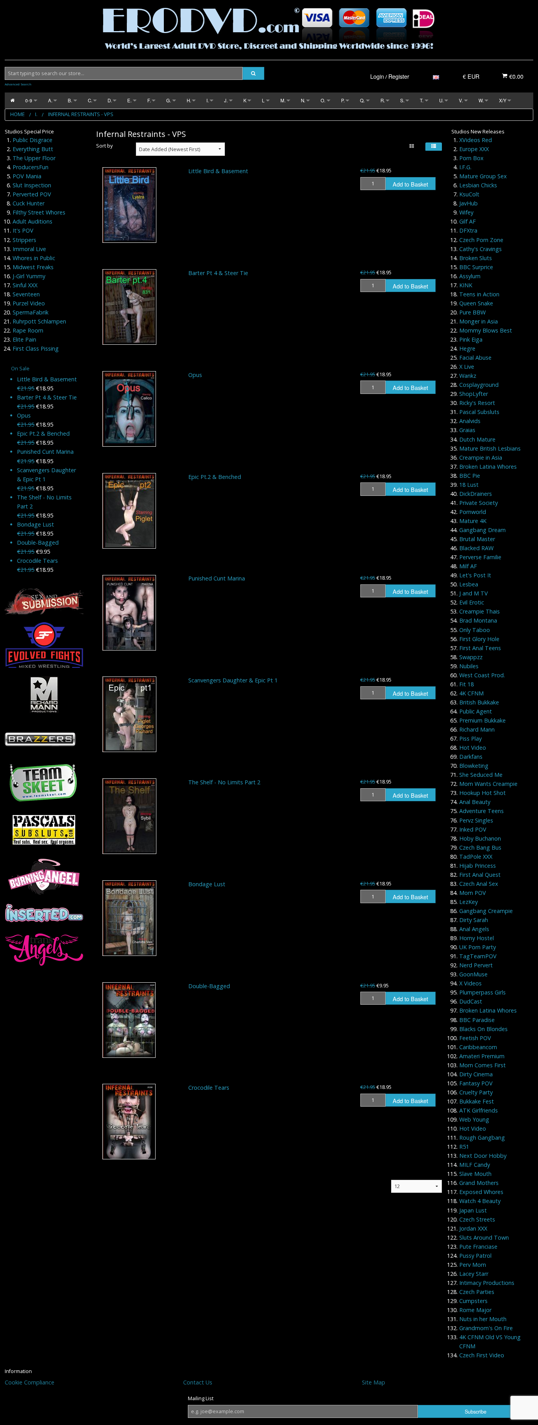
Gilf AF (467, 221)
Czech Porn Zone (481, 240)
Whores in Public (34, 258)
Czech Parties (476, 1292)
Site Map (373, 1382)
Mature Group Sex (483, 176)
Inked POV (472, 829)
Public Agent (475, 711)
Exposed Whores (481, 1192)
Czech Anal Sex (478, 883)
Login (377, 76)
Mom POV (472, 892)
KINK (465, 285)
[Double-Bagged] (129, 1020)
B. (70, 100)
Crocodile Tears (37, 560)
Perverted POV (32, 194)
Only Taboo (474, 630)
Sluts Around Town (484, 1237)
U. (441, 100)
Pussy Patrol (475, 1255)
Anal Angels (474, 929)
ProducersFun (30, 167)
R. (382, 100)
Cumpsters (473, 1301)
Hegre (467, 348)
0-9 (28, 100)
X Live (466, 366)
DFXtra (468, 230)
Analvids (469, 421)
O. (323, 100)
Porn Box (471, 158)
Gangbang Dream (482, 530)
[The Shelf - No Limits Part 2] (129, 816)
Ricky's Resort (477, 403)
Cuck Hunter (29, 203)
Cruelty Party (476, 1092)
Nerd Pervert (476, 965)
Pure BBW (472, 312)
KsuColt (469, 194)
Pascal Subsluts (479, 412)
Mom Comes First (482, 1065)
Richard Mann (477, 729)
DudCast (470, 1001)
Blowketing (473, 765)
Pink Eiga (470, 339)
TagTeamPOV (478, 956)
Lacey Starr (473, 1273)
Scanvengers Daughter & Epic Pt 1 (233, 680)
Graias (467, 430)
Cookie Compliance (29, 1382)
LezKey (468, 902)
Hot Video (472, 747)
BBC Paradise (477, 1020)
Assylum (469, 276)
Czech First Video (481, 1355)
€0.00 (515, 76)
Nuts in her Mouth (482, 1319)
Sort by (104, 145)
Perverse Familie (480, 557)
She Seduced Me (481, 774)
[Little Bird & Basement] (129, 205)
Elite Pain (24, 339)
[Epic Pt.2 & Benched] (129, 511)
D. (110, 100)
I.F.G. (465, 167)
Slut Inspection (32, 185)
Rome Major (475, 1310)
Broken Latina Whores (488, 466)
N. (303, 100)
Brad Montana (478, 620)
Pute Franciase (478, 1246)
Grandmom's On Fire (486, 1328)
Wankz (467, 375)
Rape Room (28, 330)
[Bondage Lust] (129, 918)
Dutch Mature (477, 439)
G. (168, 100)
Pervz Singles (476, 820)
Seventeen (26, 294)
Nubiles (469, 666)
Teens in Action (479, 294)
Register (398, 76)
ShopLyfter (473, 393)
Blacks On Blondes (483, 1029)
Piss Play (470, 738)
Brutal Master (477, 539)
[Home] (12, 100)
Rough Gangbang (482, 1137)
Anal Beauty (474, 802)
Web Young (474, 1119)
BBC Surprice (476, 267)
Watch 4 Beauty (480, 1201)
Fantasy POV (476, 1083)
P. (343, 100)
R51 (464, 1146)
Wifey (466, 212)
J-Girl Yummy (29, 276)
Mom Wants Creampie (488, 783)
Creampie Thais (479, 611)
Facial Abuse (475, 357)
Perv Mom (472, 1264)
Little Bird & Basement (47, 379)
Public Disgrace (32, 140)
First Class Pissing (36, 348)
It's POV (23, 230)
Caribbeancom (478, 1047)
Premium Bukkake (482, 720)
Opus (24, 415)
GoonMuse (473, 974)
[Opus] (129, 409)
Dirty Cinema (476, 1074)
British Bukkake (479, 702)
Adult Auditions (32, 221)
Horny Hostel (476, 938)
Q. (362, 100)
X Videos (470, 983)
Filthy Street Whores (39, 212)
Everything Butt (33, 149)
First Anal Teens (480, 648)
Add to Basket (410, 184)
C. (90, 100)
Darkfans (470, 756)
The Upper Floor (34, 158)
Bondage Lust (35, 524)
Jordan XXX (473, 1228)
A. (50, 100)
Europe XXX (474, 149)
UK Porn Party (477, 947)
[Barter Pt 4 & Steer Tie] (129, 307)
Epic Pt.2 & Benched (43, 433)
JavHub (468, 203)
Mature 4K (472, 521)
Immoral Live (29, 249)
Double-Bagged (38, 542)
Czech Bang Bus (480, 847)
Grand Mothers (479, 1183)
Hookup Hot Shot (482, 793)
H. (189, 100)
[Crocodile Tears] (129, 1121)
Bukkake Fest (476, 1101)
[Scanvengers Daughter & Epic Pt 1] (129, 714)
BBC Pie (469, 475)
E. (129, 100)
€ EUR (471, 76)
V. (461, 100)
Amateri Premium (482, 1056)
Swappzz (470, 657)
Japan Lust (473, 1210)
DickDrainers (475, 493)
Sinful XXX (25, 285)
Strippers (24, 240)
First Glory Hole (479, 639)
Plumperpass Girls (482, 992)
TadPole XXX (475, 856)
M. (283, 100)
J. (226, 100)
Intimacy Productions (486, 1282)
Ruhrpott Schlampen (39, 321)
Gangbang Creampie (486, 911)
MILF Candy (474, 1164)
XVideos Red (475, 140)
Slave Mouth (475, 1173)
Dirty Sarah (473, 920)
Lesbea (468, 584)
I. (207, 100)
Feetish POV (475, 1038)
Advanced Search (18, 84)
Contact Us (197, 1382)
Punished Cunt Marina (45, 451)
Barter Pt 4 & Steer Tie (47, 397)
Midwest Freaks (33, 267)
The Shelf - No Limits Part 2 (224, 782)
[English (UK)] (436, 76)
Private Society (478, 502)
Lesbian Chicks (478, 185)
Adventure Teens (481, 811)
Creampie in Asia (480, 457)
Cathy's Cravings (480, 249)
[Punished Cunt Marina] (129, 613)
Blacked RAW (476, 548)
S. (402, 100)
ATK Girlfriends (478, 1110)
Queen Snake (476, 303)
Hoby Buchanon (480, 838)
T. (421, 100)
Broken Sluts (475, 258)
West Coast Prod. (482, 675)
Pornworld (472, 512)
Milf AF (468, 566)
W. (481, 100)
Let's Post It (475, 575)
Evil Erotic (471, 602)
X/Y (502, 100)
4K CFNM (471, 693)
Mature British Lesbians (490, 448)
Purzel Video (29, 303)
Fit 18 (466, 684)
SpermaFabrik (30, 312)
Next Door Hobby (482, 1155)
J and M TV (473, 593)
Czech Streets (477, 1219)
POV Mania (27, 176)
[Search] (253, 73)
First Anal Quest (480, 874)
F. (149, 100)
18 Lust (469, 484)
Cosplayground (479, 384)
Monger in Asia (478, 321)
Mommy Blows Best (485, 330)
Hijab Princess (477, 865)
